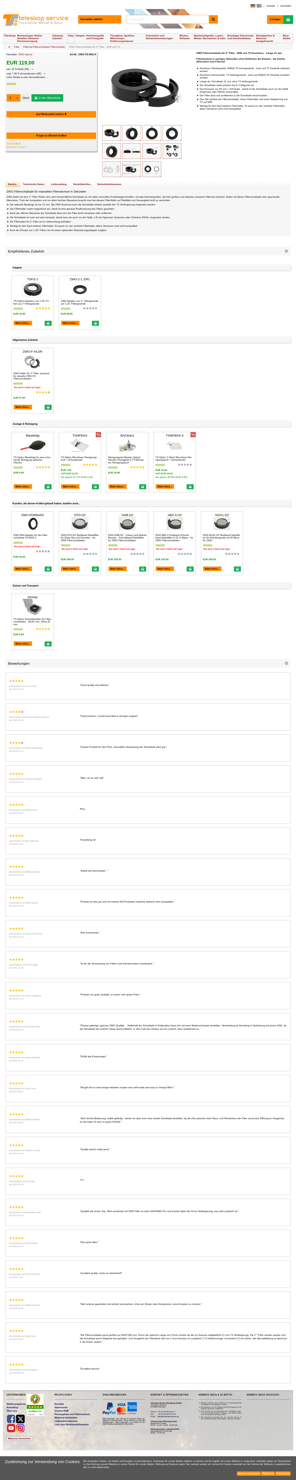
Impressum (60, 1407)
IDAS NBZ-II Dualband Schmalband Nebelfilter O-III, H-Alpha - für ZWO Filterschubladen (174, 538)
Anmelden (285, 5)
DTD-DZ (80, 515)
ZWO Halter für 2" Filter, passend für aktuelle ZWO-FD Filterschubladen (31, 376)
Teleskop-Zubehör (58, 37)
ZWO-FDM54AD (32, 515)
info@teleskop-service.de (168, 1416)
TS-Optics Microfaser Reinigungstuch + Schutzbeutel (79, 458)
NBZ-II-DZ (175, 515)
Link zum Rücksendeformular (71, 1424)
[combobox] (99, 19)
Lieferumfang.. (59, 184)
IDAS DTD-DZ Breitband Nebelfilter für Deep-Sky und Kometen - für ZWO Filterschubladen (80, 538)
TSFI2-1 (32, 279)
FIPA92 (33, 597)
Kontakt (271, 5)
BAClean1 (127, 435)
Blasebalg (32, 435)
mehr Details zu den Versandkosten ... (27, 77)
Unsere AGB (61, 1410)
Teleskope (10, 35)
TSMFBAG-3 (174, 435)
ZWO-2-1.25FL (80, 279)
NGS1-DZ (222, 515)
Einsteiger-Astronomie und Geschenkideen (240, 37)
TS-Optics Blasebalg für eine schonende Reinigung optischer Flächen (32, 460)
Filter (71, 35)
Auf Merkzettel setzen (50, 114)
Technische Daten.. (34, 184)
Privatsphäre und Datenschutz (72, 1414)
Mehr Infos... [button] (23, 323)
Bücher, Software (185, 37)
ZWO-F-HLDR (32, 351)
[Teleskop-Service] (37, 20)
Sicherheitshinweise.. (109, 184)
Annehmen (283, 1473)
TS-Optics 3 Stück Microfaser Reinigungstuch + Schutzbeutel (173, 458)
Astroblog (12, 1407)
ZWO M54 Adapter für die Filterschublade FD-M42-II (30, 536)
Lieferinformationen (66, 1421)
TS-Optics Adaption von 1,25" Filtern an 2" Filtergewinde (31, 302)
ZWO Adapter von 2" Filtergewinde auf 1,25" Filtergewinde (79, 302)
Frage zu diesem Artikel (51, 135)
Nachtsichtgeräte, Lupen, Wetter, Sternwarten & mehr (210, 37)
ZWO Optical (25, 54)
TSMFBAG (79, 435)
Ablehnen (268, 1473)
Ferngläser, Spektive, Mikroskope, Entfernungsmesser (122, 38)
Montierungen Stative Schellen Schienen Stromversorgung (29, 38)
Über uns (12, 1410)
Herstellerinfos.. (82, 184)
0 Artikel (275, 19)
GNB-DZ (127, 515)
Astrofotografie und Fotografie (95, 37)
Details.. (12, 184)
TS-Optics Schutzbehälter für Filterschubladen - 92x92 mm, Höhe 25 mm (32, 622)
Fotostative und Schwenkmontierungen (159, 37)
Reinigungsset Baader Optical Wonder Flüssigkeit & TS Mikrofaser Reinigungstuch (126, 460)
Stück (25, 97)
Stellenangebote (16, 1404)
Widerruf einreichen (19, 1438)
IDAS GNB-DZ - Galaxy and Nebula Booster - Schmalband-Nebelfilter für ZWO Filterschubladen (127, 538)
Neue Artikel (286, 37)
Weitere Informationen (249, 1473)
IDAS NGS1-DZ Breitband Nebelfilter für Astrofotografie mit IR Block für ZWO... (221, 538)
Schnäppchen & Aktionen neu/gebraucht (265, 38)
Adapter (80, 35)
